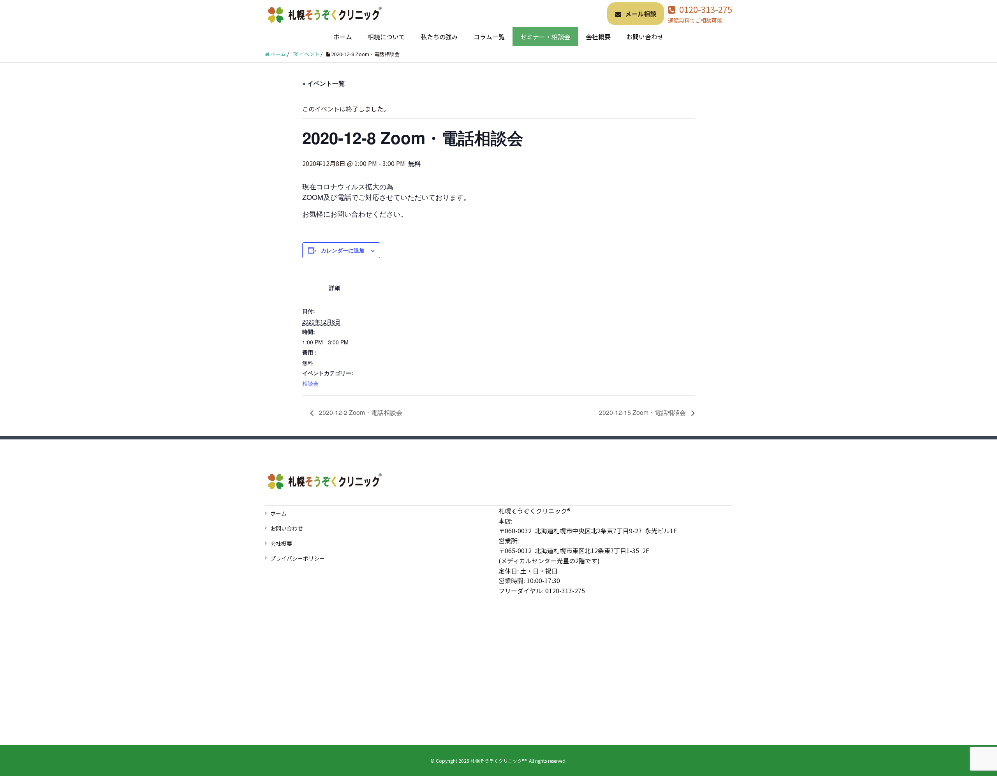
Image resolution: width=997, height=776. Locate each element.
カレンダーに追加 (343, 250)
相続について (386, 36)
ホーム (342, 36)
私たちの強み (439, 36)
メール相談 (640, 13)
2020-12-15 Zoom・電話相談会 (643, 412)
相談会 (310, 383)
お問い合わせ (645, 36)
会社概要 (598, 36)
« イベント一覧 (323, 83)
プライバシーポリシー (297, 558)
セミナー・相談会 (545, 36)
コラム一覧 (489, 36)
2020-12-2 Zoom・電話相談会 (359, 412)
